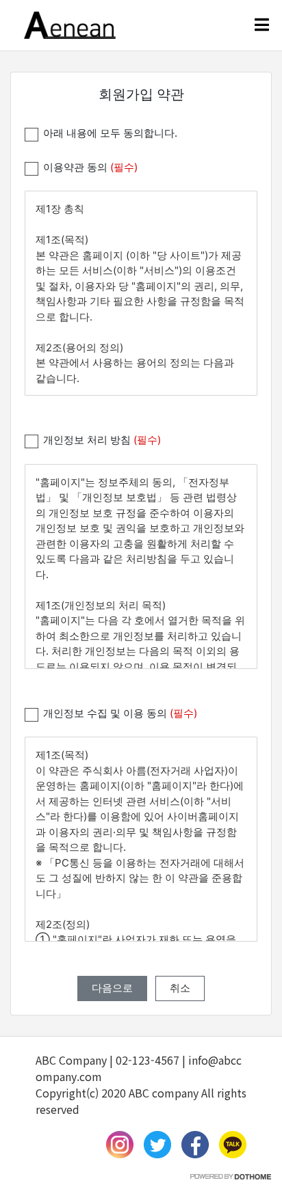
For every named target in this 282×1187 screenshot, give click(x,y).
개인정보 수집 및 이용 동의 (120, 713)
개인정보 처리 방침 (102, 439)
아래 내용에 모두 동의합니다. (110, 132)
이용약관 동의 (90, 167)
